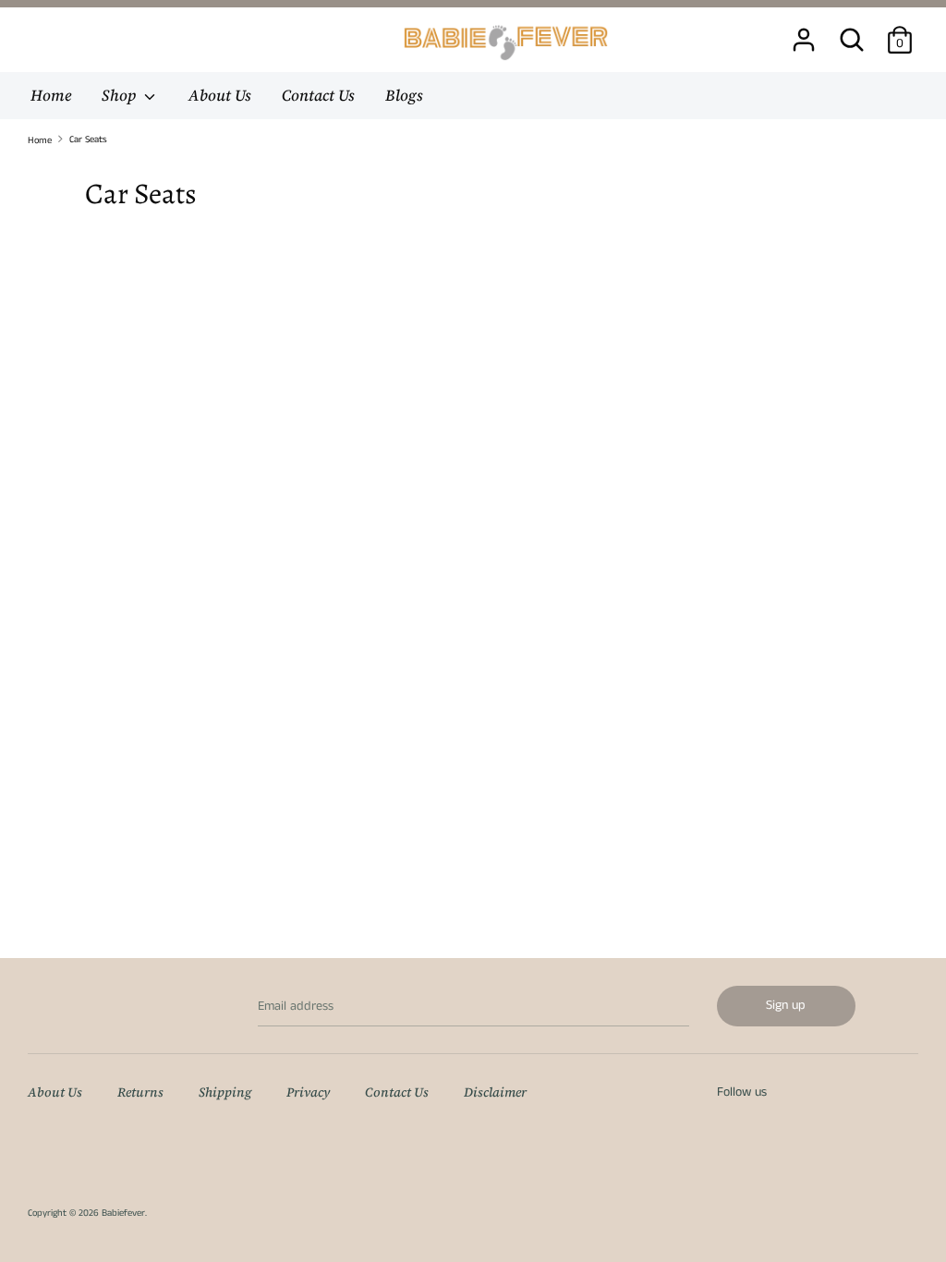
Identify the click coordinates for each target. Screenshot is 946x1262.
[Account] (803, 31)
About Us (55, 1092)
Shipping (225, 1092)
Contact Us (397, 1092)
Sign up (786, 1005)
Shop (120, 95)
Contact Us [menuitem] (318, 95)
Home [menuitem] (50, 95)
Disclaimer (495, 1092)
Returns (140, 1092)
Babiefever (123, 1213)
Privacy (308, 1092)
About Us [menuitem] (219, 95)
